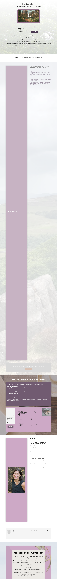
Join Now (10, 426)
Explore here (28, 369)
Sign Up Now (34, 31)
